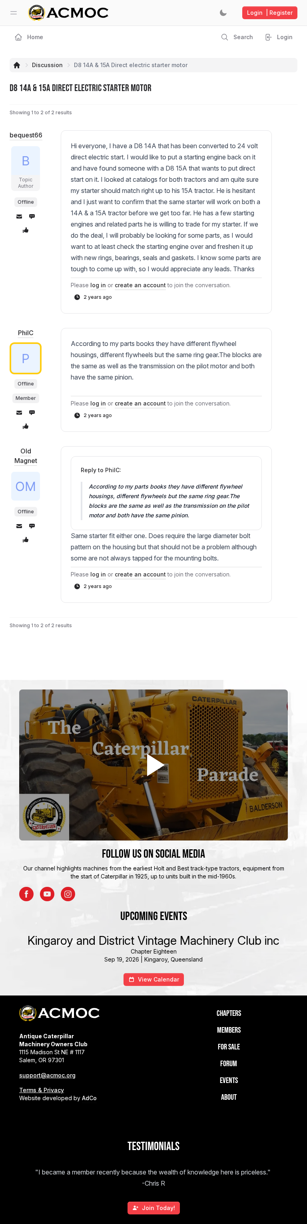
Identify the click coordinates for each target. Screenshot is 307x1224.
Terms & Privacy (41, 1090)
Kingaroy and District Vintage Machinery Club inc (153, 940)
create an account (140, 285)
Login (270, 12)
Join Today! (158, 1207)
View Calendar (158, 979)
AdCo (89, 1098)
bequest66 (26, 135)
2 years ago (98, 297)
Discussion (47, 65)
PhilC (26, 333)
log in (98, 285)
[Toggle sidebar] (14, 13)
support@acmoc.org (47, 1075)
